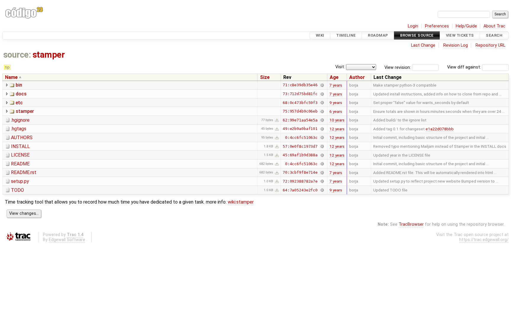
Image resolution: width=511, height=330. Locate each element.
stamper (48, 55)
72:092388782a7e (300, 181)
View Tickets (460, 35)
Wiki (320, 35)
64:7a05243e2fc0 (300, 190)
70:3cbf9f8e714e (300, 172)
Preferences (437, 26)
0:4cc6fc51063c (301, 137)
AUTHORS (22, 137)
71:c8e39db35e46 (300, 85)
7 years (335, 85)
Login (413, 26)
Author (357, 77)
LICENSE (20, 155)
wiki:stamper (241, 202)
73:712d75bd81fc (300, 94)
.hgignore (20, 120)
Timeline (346, 35)
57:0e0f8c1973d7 (300, 146)
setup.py (20, 181)
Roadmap (378, 35)
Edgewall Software (67, 239)
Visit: (340, 66)
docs (21, 94)
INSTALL (20, 146)
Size (265, 77)
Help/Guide (466, 26)
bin (19, 85)
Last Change (423, 45)
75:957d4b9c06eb (300, 111)
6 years (335, 111)
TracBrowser (411, 224)
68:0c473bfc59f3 (300, 102)
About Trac (494, 26)
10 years (337, 120)
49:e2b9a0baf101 (300, 128)
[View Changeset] (322, 85)
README (20, 164)
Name (11, 77)
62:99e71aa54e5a (300, 120)
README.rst (23, 172)
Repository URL (490, 45)
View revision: (397, 67)
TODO (17, 190)
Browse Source (417, 35)
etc (19, 102)
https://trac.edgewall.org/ (484, 239)
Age (334, 77)
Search (494, 35)
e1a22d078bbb (440, 128)
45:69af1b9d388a (300, 155)
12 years (337, 128)
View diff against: (464, 67)
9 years (335, 102)
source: (17, 55)
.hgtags (18, 128)
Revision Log (455, 45)
